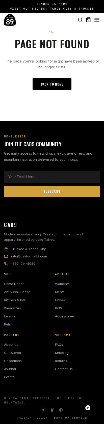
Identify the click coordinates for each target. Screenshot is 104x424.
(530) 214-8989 (23, 263)
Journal (10, 369)
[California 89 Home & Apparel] (10, 20)
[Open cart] (88, 19)
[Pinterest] (61, 410)
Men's (60, 292)
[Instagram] (42, 410)
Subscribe (52, 191)
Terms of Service (69, 417)
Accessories (65, 316)
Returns (61, 361)
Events (9, 377)
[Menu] (97, 20)
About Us (11, 344)
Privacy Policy (32, 417)
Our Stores (12, 353)
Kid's (59, 308)
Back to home (52, 84)
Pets (7, 324)
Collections (13, 361)
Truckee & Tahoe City (28, 249)
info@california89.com (29, 256)
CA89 (10, 225)
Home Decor (14, 284)
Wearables (12, 308)
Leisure (10, 316)
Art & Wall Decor (17, 292)
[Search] (80, 19)
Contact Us (64, 369)
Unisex (60, 300)
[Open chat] (88, 408)
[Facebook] (52, 410)
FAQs (59, 344)
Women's (62, 284)
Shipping (62, 353)
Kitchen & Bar (14, 300)
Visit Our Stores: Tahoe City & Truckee (52, 8)
